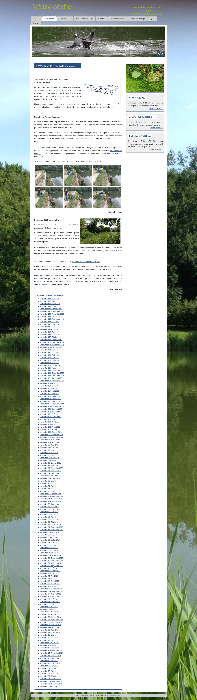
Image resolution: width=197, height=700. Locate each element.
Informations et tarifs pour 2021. (86, 262)
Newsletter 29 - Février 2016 (50, 615)
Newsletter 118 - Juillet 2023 (50, 386)
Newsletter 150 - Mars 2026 (50, 304)
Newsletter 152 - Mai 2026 (49, 299)
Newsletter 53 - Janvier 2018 (50, 555)
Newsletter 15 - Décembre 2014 (51, 650)
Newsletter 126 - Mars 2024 (50, 365)
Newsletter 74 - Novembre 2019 (51, 499)
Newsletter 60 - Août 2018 (49, 537)
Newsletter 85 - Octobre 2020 (50, 471)
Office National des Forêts (63, 96)
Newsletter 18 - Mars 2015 (49, 643)
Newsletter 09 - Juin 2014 (49, 666)
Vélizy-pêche (52, 6)
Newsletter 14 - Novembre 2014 (51, 653)
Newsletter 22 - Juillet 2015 (50, 632)
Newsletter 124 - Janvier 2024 (51, 370)
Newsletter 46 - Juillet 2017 (50, 571)
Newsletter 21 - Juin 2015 (49, 635)
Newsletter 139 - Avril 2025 (49, 332)
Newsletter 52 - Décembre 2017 (51, 558)
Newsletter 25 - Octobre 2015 (50, 625)
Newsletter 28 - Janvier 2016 (50, 617)
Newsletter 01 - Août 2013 (49, 686)
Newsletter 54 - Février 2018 (50, 553)
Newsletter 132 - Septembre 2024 (52, 350)
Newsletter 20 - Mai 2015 (49, 638)
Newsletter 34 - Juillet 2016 (50, 602)
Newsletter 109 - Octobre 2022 (51, 409)
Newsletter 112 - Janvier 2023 (51, 401)
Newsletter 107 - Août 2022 (50, 414)
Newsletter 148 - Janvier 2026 (51, 309)
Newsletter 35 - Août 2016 (49, 599)
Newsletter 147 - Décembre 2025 (52, 311)
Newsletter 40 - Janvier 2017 (50, 586)
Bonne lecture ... (156, 109)
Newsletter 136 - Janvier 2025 (51, 340)
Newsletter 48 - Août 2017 (49, 568)
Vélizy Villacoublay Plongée (53, 87)
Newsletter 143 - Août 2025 (50, 322)
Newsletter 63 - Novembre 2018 (51, 530)
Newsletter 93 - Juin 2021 (49, 450)
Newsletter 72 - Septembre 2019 (51, 504)
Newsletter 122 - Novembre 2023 (52, 376)
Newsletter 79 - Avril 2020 (49, 486)
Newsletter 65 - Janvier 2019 (50, 525)
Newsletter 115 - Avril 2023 (49, 394)
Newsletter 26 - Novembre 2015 (51, 622)
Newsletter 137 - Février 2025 (50, 337)
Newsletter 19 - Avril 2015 (49, 640)
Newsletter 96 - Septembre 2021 (51, 442)
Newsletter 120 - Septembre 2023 (52, 381)
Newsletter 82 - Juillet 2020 (50, 478)
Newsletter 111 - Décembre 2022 (52, 404)
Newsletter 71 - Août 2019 (49, 507)
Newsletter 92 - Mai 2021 (49, 453)
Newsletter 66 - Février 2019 (50, 522)
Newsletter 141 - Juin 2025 (49, 327)
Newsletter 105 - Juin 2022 (49, 419)
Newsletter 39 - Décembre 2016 (51, 589)
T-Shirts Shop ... (156, 149)
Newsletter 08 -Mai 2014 (49, 668)
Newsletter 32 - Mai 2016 (49, 607)
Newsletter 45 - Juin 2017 (49, 573)
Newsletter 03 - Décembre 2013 (51, 681)
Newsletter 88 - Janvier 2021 (50, 463)
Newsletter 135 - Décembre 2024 (52, 342)
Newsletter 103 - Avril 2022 (49, 424)
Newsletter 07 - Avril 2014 (49, 671)
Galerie (101, 19)
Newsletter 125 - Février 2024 (50, 368)
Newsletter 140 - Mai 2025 (49, 329)
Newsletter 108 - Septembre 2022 (52, 412)
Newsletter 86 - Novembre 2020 (51, 468)
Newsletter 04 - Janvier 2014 (50, 679)
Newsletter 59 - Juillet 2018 (50, 540)
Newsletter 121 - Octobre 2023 (51, 378)
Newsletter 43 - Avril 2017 (49, 579)
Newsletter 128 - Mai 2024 (49, 360)
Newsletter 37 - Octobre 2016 (50, 594)
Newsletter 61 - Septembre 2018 (51, 535)
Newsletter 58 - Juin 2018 (49, 543)
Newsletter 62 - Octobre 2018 (50, 532)
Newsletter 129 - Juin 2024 (49, 358)
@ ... (152, 19)
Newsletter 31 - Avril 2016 (49, 609)
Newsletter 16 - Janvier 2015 (50, 648)
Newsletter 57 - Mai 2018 (49, 545)
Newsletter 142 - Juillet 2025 (50, 324)
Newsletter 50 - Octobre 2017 (50, 563)
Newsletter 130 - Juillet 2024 (50, 355)
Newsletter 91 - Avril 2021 (49, 455)
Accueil (36, 19)
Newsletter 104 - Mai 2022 (49, 422)
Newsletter (49, 19)
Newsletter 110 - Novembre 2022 (52, 406)
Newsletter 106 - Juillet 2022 (50, 417)
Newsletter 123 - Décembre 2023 (52, 373)
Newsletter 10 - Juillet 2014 (50, 663)
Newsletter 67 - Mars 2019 (49, 519)
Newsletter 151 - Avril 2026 (49, 301)
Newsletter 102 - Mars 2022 (50, 427)
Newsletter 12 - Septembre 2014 (51, 658)
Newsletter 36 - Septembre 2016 (51, 596)
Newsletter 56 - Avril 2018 (49, 548)
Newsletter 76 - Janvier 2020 (50, 494)
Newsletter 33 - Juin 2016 (49, 604)
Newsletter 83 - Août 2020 (49, 476)
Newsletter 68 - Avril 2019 (49, 517)
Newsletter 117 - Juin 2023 (49, 388)
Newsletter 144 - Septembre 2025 (52, 319)
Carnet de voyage (137, 19)
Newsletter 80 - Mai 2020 (49, 483)
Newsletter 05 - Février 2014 (50, 676)
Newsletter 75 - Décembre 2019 (51, 496)
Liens (35, 23)
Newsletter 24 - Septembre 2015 (51, 627)
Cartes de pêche (117, 19)
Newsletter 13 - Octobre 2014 (50, 656)
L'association (65, 19)
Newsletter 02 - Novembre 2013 (51, 684)
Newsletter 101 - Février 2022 (50, 430)
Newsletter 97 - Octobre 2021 (50, 440)
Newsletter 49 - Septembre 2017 (51, 566)
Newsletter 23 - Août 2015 (49, 630)
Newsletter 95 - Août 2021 (49, 445)
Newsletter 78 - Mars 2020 (49, 489)
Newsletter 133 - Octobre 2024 (51, 347)
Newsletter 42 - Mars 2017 (49, 581)
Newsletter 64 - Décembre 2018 (51, 527)
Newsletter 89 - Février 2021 (50, 460)
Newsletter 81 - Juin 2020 (49, 481)
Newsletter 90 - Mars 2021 (49, 458)
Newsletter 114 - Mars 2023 (50, 396)
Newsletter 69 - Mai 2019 (49, 514)
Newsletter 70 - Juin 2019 (49, 512)
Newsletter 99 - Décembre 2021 (51, 435)
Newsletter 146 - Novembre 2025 (52, 314)
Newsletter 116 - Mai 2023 (49, 391)
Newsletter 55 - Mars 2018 (49, 550)
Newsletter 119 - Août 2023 (49, 383)
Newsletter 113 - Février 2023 (50, 399)
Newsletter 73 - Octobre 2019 (50, 501)
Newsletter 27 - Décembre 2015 (51, 620)
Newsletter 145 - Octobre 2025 (51, 317)
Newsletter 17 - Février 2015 (50, 645)
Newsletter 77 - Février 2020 (50, 491)
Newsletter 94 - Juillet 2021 (50, 447)
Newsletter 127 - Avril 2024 (49, 363)
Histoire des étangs (84, 19)
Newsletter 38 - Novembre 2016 (51, 591)
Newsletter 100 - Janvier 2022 (51, 432)
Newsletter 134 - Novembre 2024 (52, 345)
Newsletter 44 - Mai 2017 (49, 576)
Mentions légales (115, 695)
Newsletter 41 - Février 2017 (50, 584)
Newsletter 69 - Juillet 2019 (50, 509)
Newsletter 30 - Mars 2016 (49, 612)
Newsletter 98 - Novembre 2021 (51, 437)
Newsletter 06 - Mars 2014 (49, 674)
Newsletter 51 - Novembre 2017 (51, 561)
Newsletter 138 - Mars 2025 (50, 334)
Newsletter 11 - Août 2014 (49, 661)
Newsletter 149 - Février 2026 (50, 306)
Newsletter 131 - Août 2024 (50, 353)
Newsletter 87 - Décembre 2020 (51, 466)
